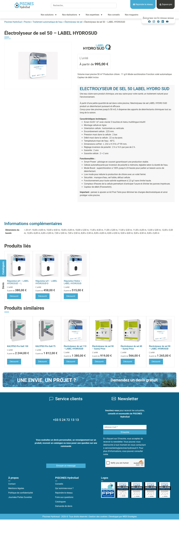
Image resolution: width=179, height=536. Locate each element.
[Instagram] (154, 21)
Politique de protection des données (125, 454)
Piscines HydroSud (13, 22)
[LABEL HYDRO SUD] (97, 43)
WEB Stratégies (130, 516)
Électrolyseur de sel (73, 22)
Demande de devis (63, 506)
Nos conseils (114, 14)
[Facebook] (149, 21)
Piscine (27, 22)
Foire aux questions (64, 497)
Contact (11, 484)
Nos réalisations (69, 14)
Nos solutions (47, 14)
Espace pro (166, 4)
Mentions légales (16, 488)
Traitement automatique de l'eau (48, 22)
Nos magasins (131, 14)
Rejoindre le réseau (144, 4)
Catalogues (60, 501)
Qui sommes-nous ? (64, 488)
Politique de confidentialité (20, 493)
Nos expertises (92, 14)
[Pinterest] (158, 21)
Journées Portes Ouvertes (20, 497)
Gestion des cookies (98, 516)
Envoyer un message (65, 465)
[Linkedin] (163, 21)
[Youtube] (167, 21)
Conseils (59, 484)
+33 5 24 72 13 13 (66, 420)
